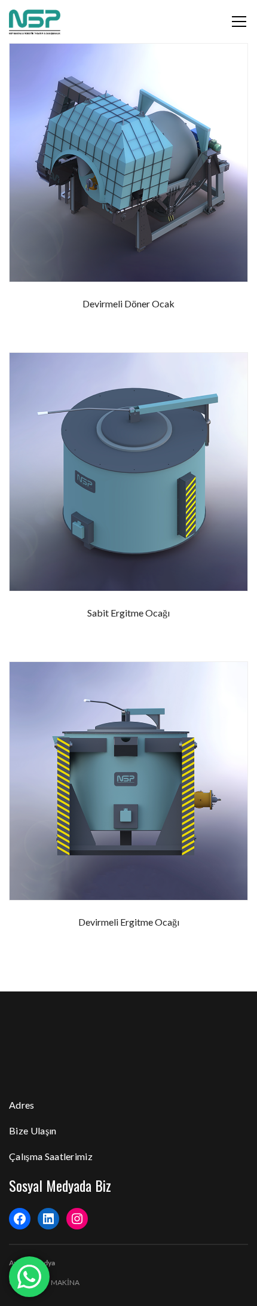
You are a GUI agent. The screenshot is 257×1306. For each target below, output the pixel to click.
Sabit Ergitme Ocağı (128, 612)
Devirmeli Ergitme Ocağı (128, 921)
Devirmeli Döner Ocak (128, 303)
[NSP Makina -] (34, 21)
